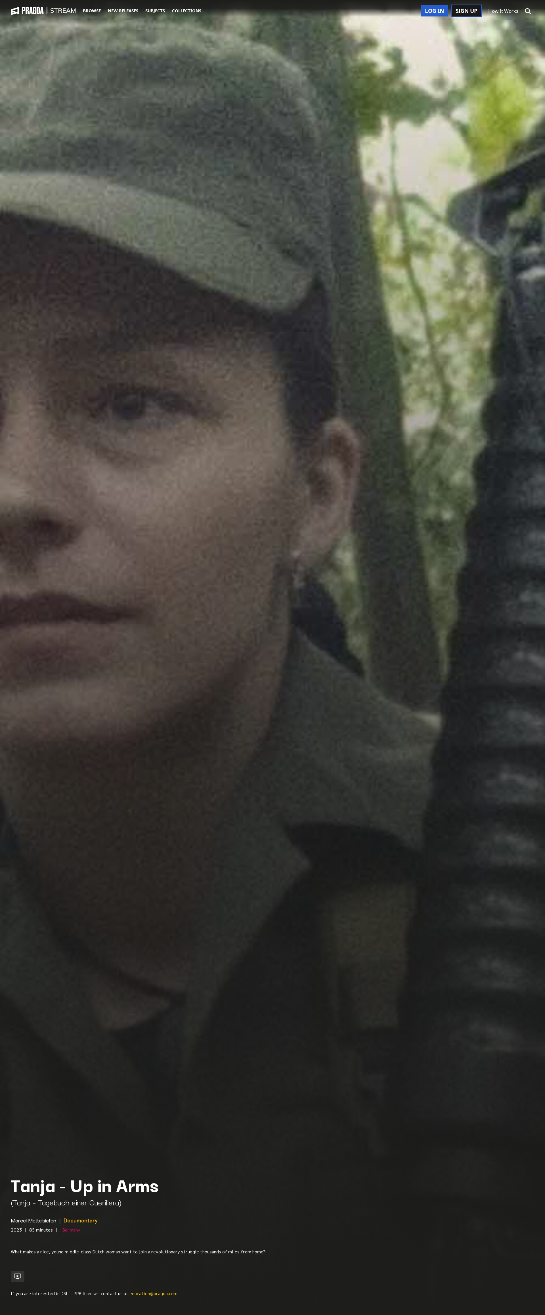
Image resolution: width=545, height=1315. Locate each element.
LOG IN (434, 10)
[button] (528, 11)
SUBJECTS (155, 10)
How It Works (503, 11)
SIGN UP (466, 10)
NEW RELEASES (123, 10)
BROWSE (92, 10)
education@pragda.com (153, 1293)
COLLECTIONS (186, 10)
